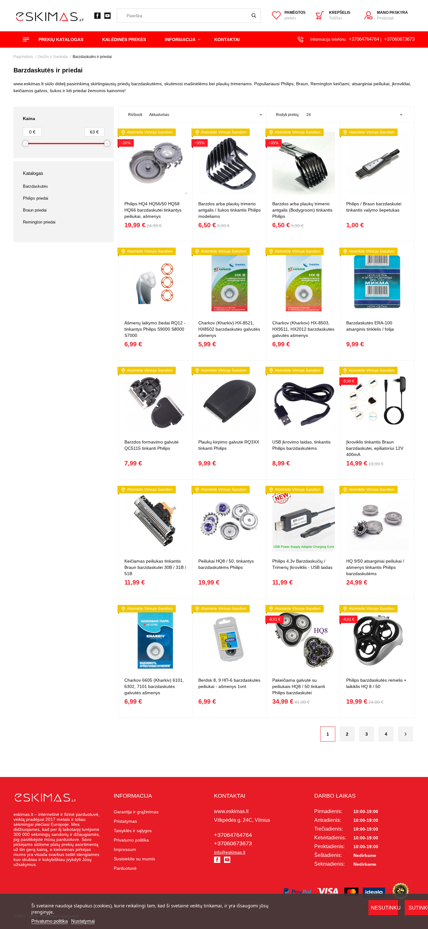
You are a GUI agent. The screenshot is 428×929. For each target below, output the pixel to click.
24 (308, 115)
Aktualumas (159, 115)
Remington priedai (39, 222)
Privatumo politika (49, 921)
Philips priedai (35, 198)
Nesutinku (385, 908)
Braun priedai (35, 210)
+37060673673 (399, 39)
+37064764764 (364, 39)
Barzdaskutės (35, 186)
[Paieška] (254, 15)
